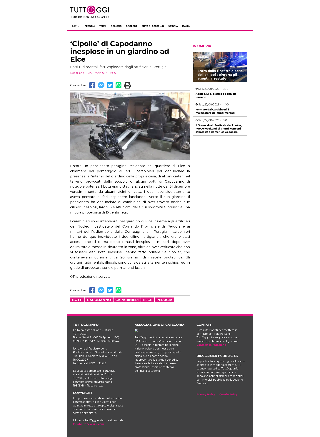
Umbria (173, 26)
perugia (164, 300)
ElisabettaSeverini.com (88, 424)
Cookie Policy (228, 394)
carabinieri (127, 300)
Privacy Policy (205, 394)
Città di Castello (152, 26)
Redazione (77, 72)
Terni (102, 26)
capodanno (99, 300)
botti (77, 300)
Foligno (116, 26)
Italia (186, 26)
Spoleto (131, 26)
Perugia (89, 26)
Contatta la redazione (211, 345)
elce (147, 300)
